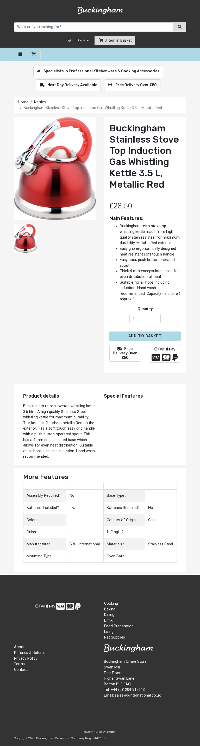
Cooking (111, 603)
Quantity (145, 309)
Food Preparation (119, 626)
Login (69, 40)
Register (84, 40)
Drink (108, 620)
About (19, 647)
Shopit (111, 732)
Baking (109, 609)
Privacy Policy (26, 658)
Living (109, 631)
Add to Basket (145, 336)
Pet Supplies (114, 637)
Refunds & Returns (30, 653)
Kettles (40, 102)
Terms (19, 664)
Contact (21, 669)
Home (23, 102)
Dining (109, 615)
